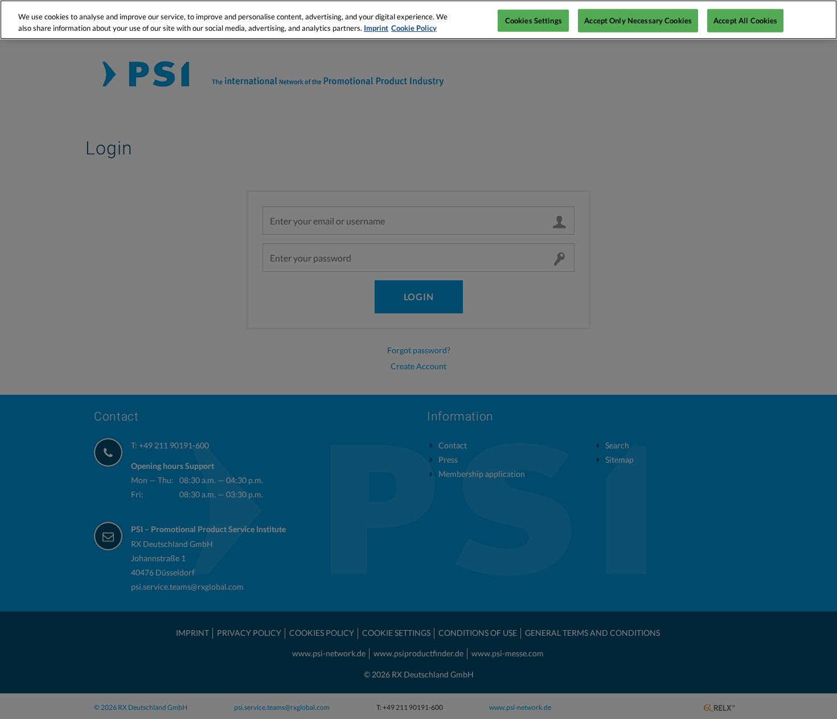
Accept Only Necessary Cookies (638, 19)
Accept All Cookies (745, 19)
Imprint (376, 27)
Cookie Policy (414, 27)
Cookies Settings (533, 19)
